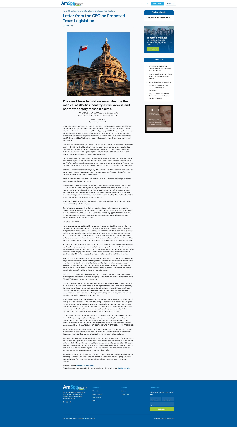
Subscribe (161, 409)
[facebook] (63, 401)
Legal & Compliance (86, 11)
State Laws (111, 11)
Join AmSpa (157, 3)
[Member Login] (147, 4)
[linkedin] (70, 401)
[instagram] (67, 401)
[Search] (141, 4)
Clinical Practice (73, 11)
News (65, 11)
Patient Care (102, 11)
